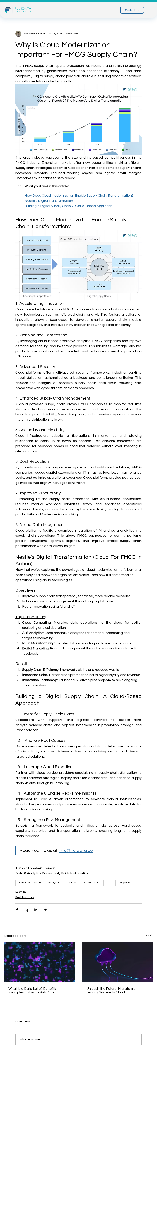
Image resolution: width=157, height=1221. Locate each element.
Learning (20, 892)
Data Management (30, 882)
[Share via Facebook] (17, 910)
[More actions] (139, 33)
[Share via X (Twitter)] (26, 910)
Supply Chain (91, 882)
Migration (125, 882)
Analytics (54, 882)
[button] (78, 186)
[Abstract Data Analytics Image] (39, 962)
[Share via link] (45, 910)
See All (149, 935)
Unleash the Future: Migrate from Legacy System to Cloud (112, 990)
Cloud (109, 882)
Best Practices (24, 897)
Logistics (71, 882)
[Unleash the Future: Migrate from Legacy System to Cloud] (117, 962)
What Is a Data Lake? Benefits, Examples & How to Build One (32, 990)
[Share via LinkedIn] (36, 910)
